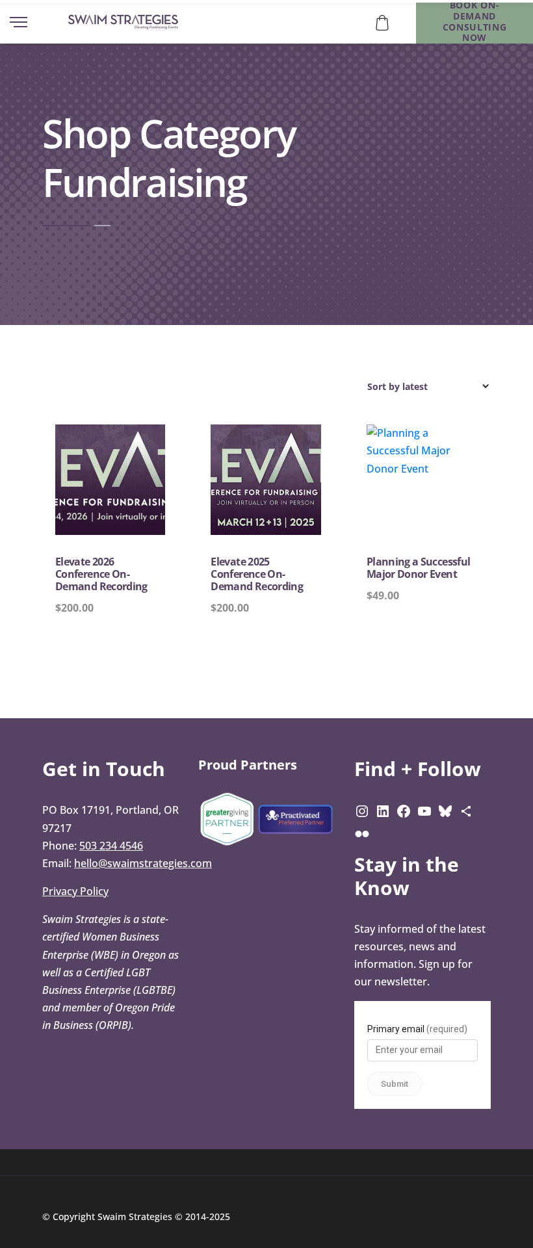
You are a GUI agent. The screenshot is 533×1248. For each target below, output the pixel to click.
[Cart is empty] (382, 22)
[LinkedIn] (383, 810)
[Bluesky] (445, 810)
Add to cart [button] (118, 540)
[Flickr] (362, 833)
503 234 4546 (111, 845)
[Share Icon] (466, 810)
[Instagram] (362, 810)
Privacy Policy (75, 891)
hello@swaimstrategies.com (143, 863)
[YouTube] (424, 810)
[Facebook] (403, 810)
